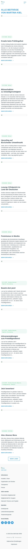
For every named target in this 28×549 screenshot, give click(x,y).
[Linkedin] (9, 522)
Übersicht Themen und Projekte (9, 501)
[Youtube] (12, 522)
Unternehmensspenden (7, 511)
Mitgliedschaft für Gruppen (8, 498)
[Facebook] (2, 522)
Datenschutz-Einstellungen (14, 541)
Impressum (14, 544)
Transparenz (4, 484)
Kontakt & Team (5, 478)
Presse (3, 487)
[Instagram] (5, 522)
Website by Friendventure (14, 537)
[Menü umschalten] (25, 2)
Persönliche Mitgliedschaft (8, 495)
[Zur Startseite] (11, 2)
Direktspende (4, 508)
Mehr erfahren (6, 60)
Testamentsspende (6, 514)
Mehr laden (14, 458)
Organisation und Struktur (8, 481)
